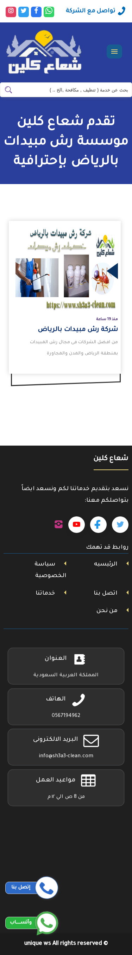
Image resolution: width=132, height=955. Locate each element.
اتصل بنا (105, 593)
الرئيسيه (105, 564)
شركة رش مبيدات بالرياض (78, 329)
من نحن (107, 611)
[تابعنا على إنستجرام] (58, 525)
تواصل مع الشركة (90, 11)
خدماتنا (45, 593)
